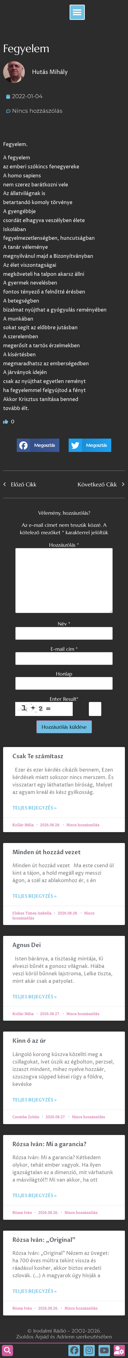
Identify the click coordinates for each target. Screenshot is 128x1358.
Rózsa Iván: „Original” (43, 1240)
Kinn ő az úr (29, 1041)
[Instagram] (89, 1350)
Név (64, 623)
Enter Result (64, 698)
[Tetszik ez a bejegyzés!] (6, 421)
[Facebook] (74, 1350)
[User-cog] (119, 1350)
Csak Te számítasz (37, 756)
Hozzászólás (64, 544)
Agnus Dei (26, 945)
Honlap (64, 673)
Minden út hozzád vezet (46, 852)
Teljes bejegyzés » (34, 808)
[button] (77, 12)
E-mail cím (64, 648)
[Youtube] (104, 1350)
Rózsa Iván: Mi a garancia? (49, 1144)
